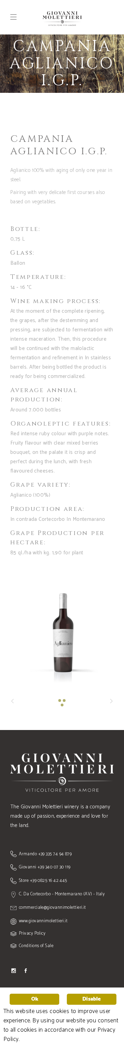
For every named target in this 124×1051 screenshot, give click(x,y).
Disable (91, 999)
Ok (34, 999)
